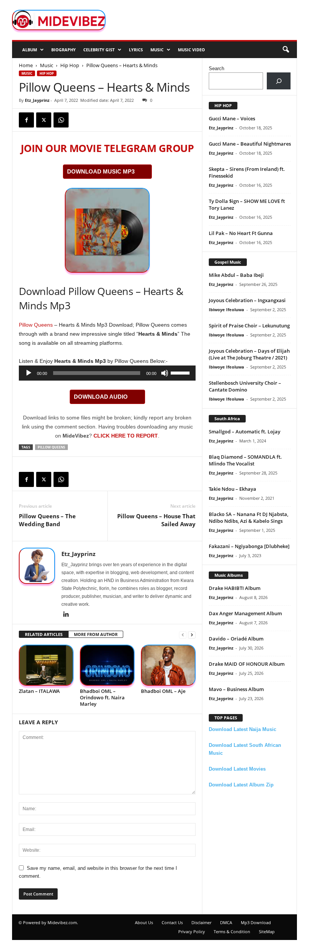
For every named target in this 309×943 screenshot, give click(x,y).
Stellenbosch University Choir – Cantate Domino (245, 386)
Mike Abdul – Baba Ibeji (236, 275)
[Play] (28, 373)
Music (157, 49)
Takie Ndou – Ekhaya (232, 488)
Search (216, 68)
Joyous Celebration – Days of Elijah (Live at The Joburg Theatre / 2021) (249, 354)
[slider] (181, 372)
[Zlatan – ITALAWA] (46, 665)
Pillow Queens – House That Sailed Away (156, 520)
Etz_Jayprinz (37, 100)
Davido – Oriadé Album (236, 638)
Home (26, 65)
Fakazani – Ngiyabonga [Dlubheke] (249, 546)
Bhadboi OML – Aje (163, 691)
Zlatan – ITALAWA (39, 691)
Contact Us (172, 922)
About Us (144, 922)
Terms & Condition (232, 931)
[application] (107, 373)
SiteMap (267, 931)
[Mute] (164, 373)
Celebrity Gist (99, 49)
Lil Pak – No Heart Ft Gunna (241, 233)
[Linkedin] (65, 614)
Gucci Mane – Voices (232, 118)
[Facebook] (26, 119)
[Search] (279, 80)
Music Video (191, 49)
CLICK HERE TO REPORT (125, 436)
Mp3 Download (256, 922)
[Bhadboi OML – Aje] (168, 665)
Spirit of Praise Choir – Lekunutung (249, 325)
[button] (285, 49)
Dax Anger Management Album (245, 613)
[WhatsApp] (61, 119)
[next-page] (192, 635)
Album (29, 49)
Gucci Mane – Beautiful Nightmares (250, 143)
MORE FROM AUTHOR (96, 634)
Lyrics (136, 49)
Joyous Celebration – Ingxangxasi (247, 300)
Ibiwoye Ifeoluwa (226, 309)
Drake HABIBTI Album (234, 588)
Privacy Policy (191, 931)
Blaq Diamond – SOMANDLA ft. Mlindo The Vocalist (245, 460)
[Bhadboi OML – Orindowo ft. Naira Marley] (107, 665)
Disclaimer (201, 922)
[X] (43, 119)
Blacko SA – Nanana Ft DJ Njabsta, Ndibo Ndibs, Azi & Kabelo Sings (248, 517)
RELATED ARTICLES (44, 634)
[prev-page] (183, 635)
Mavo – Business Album (236, 689)
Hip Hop (69, 65)
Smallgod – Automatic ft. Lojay (244, 431)
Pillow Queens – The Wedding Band (47, 520)
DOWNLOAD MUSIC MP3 (101, 171)
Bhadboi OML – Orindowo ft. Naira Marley (102, 697)
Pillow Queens (36, 325)
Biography (63, 49)
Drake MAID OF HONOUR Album (247, 663)
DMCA (226, 922)
